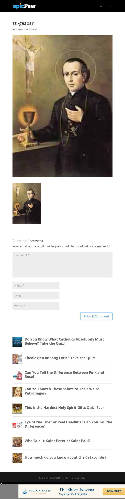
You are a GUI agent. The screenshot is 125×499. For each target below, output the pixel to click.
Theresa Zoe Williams (26, 29)
